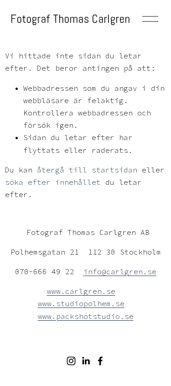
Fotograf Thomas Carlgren (70, 18)
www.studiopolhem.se (81, 303)
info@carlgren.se (119, 271)
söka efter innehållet (53, 182)
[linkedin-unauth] (85, 360)
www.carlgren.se (81, 291)
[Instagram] (71, 360)
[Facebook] (100, 360)
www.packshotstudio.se (86, 316)
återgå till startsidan (87, 169)
